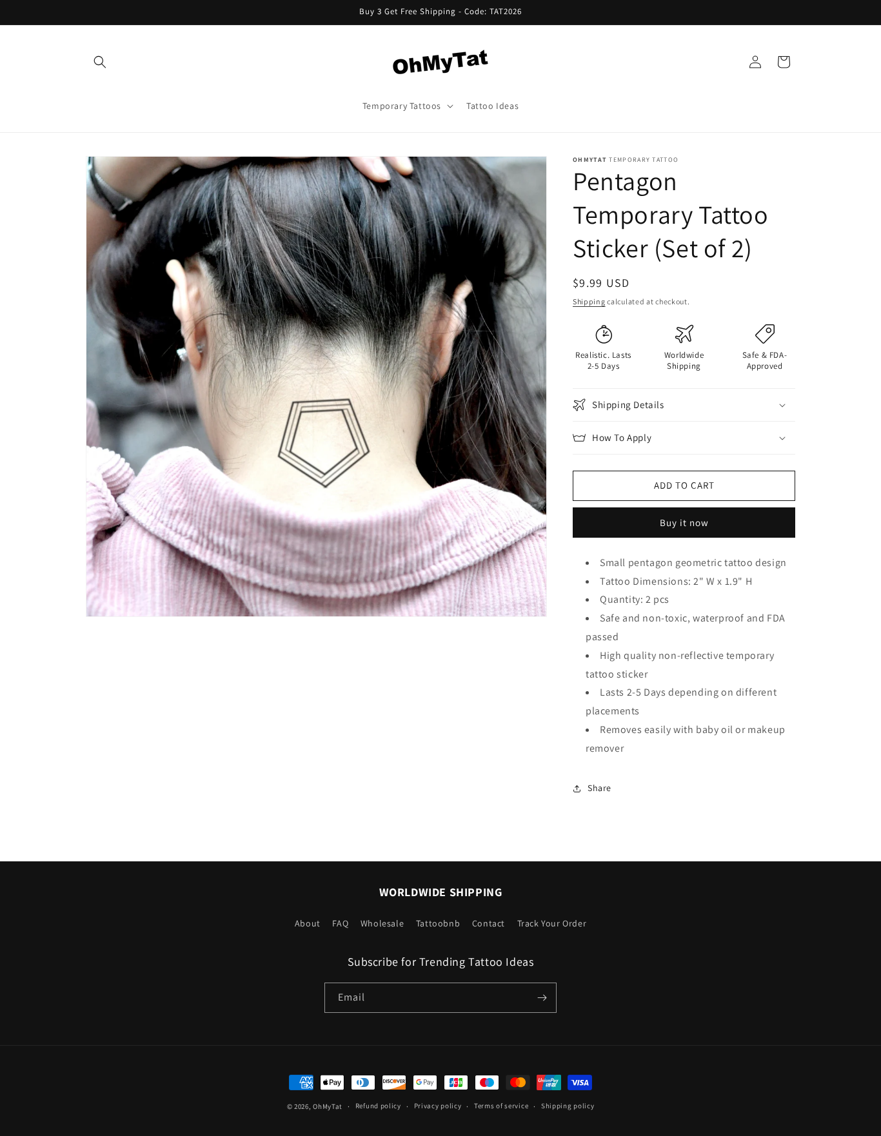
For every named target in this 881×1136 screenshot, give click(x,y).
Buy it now (684, 522)
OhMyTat (327, 1106)
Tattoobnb (438, 923)
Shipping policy (568, 1105)
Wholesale (382, 923)
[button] (100, 62)
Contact (488, 923)
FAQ (340, 923)
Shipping (589, 301)
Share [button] (599, 788)
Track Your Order (552, 923)
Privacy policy (438, 1105)
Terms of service (501, 1105)
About (308, 923)
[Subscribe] (542, 998)
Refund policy (378, 1105)
